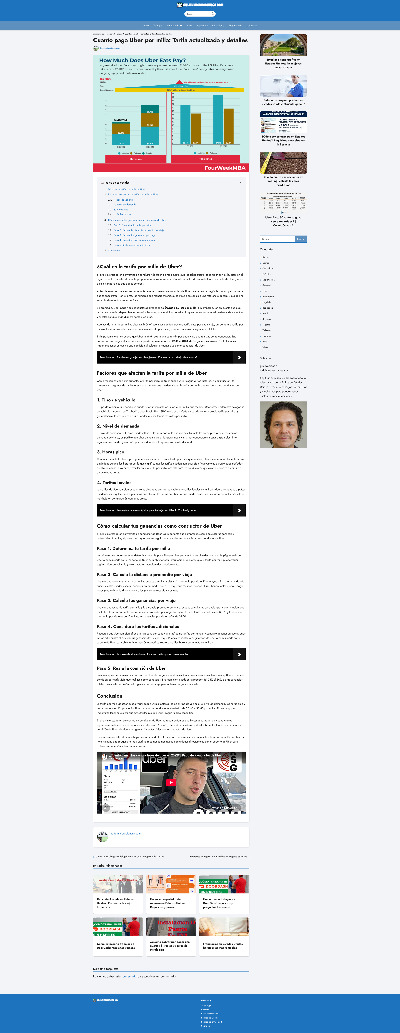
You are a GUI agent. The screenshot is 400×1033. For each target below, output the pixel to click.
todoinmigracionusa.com (110, 48)
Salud (265, 313)
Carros (265, 263)
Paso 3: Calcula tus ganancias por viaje (134, 235)
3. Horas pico (121, 209)
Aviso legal (206, 1005)
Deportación (235, 25)
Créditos (266, 274)
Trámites (266, 336)
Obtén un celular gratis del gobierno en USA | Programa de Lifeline (130, 856)
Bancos (265, 257)
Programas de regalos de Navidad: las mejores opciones (218, 856)
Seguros (266, 319)
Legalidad (252, 25)
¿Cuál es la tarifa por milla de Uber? (127, 189)
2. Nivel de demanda (125, 204)
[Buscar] (212, 13)
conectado (130, 976)
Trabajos (157, 25)
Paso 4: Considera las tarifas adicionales (135, 240)
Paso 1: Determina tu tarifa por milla (132, 225)
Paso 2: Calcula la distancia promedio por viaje (139, 230)
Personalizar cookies (210, 1013)
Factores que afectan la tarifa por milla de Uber (133, 194)
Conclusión (114, 250)
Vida (264, 341)
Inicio (146, 25)
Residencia (202, 25)
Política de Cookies (210, 1017)
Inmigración (173, 25)
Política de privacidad (211, 1021)
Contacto (205, 1009)
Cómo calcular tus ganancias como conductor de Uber (137, 220)
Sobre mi (205, 1025)
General (266, 285)
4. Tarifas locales (122, 214)
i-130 (264, 291)
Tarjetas (266, 325)
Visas (189, 25)
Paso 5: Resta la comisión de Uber (132, 245)
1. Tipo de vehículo (123, 200)
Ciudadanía (218, 25)
